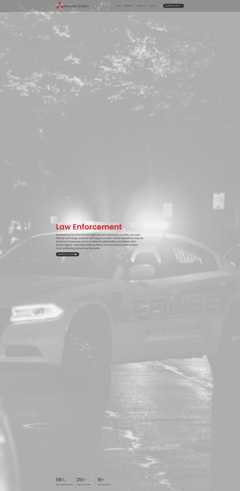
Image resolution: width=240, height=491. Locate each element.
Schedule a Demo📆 (67, 254)
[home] (72, 6)
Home (118, 6)
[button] (129, 5)
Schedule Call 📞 (173, 6)
